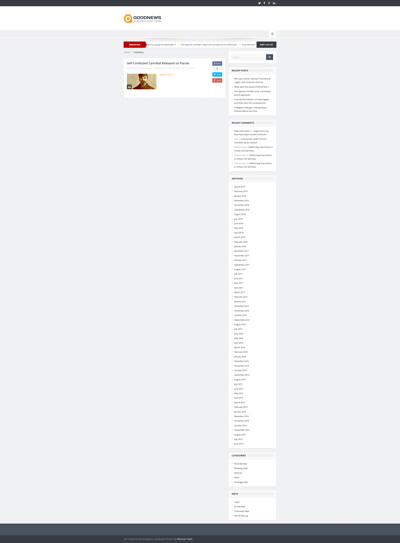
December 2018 (241, 200)
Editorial (238, 472)
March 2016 (239, 347)
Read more (166, 74)
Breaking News (241, 468)
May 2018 (238, 228)
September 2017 (241, 264)
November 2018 (241, 205)
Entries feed (239, 506)
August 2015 (240, 379)
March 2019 (239, 186)
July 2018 (238, 218)
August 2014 (240, 434)
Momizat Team (184, 539)
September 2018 (241, 209)
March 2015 (239, 402)
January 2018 (240, 246)
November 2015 (241, 365)
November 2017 (241, 255)
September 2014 (241, 430)
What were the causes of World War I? (251, 86)
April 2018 (238, 232)
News (177, 68)
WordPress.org (241, 515)
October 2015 (240, 370)
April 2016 (238, 342)
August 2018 (240, 214)
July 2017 (238, 273)
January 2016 (240, 356)
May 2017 (238, 283)
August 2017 (240, 269)
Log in (237, 502)
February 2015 (241, 407)
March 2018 (239, 237)
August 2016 (240, 324)
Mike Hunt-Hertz (242, 131)
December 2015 (241, 361)
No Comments (188, 68)
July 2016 (238, 329)
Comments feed (241, 511)
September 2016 (241, 319)
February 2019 (241, 191)
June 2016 (238, 333)
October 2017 (240, 260)
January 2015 (240, 411)
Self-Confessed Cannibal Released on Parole (158, 63)
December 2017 (241, 250)
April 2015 (238, 397)
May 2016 (238, 338)
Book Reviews (240, 463)
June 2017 (238, 278)
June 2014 (238, 443)
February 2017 (241, 296)
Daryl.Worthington (144, 68)
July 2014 (238, 439)
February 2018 (241, 241)
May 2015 (238, 393)
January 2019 (240, 196)
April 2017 (238, 287)
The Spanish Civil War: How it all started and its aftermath (188, 44)
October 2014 (240, 425)
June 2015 (238, 388)
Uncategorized (241, 482)
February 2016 (241, 351)
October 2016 (240, 315)
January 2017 (240, 301)
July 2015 (238, 384)
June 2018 (238, 223)
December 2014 (241, 416)
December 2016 (241, 306)
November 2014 (241, 420)
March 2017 (239, 292)
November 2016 (241, 310)
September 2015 (241, 374)
